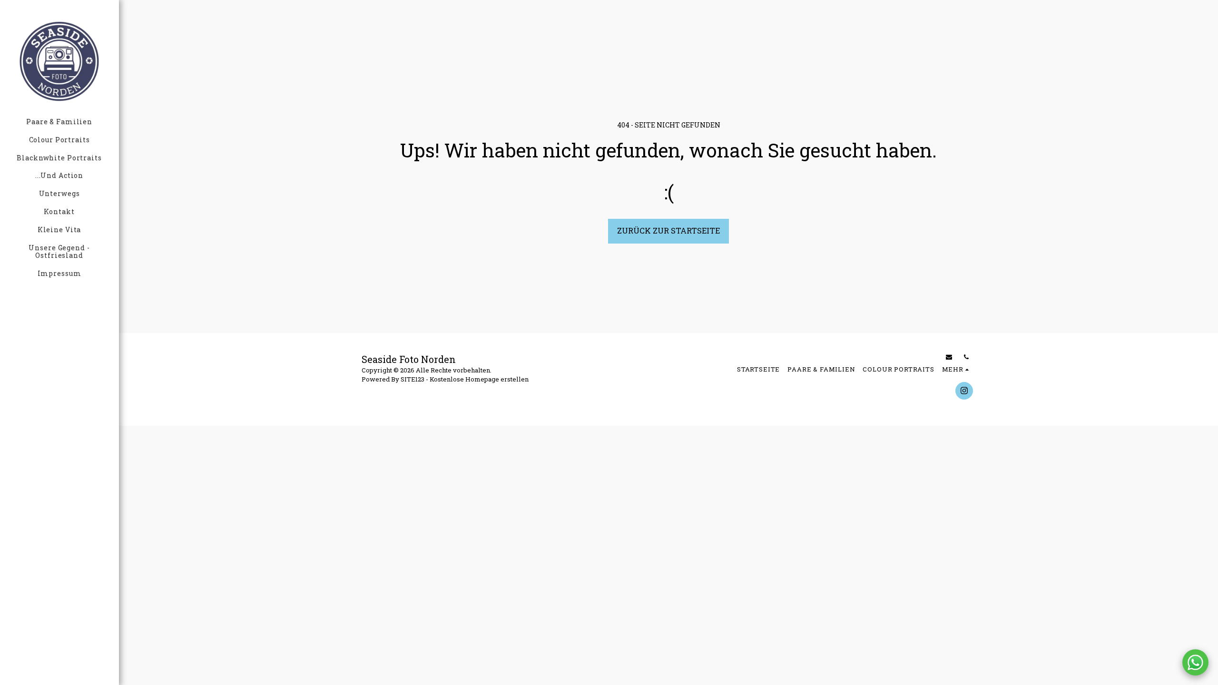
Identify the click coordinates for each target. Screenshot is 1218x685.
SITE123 (412, 379)
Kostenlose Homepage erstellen (479, 379)
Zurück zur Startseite (668, 230)
